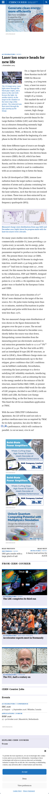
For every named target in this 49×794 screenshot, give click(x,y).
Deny (24, 778)
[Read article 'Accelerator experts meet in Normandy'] (24, 621)
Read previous (8, 549)
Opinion (21, 674)
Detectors (36, 551)
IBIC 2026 (6, 706)
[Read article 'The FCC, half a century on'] (24, 660)
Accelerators (8, 54)
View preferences (24, 785)
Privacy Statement (29, 791)
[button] (45, 751)
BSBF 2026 (6, 716)
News (19, 54)
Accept (24, 772)
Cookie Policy (17, 791)
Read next (42, 549)
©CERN (5, 744)
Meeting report (25, 635)
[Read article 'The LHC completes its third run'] (24, 582)
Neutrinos (7, 551)
